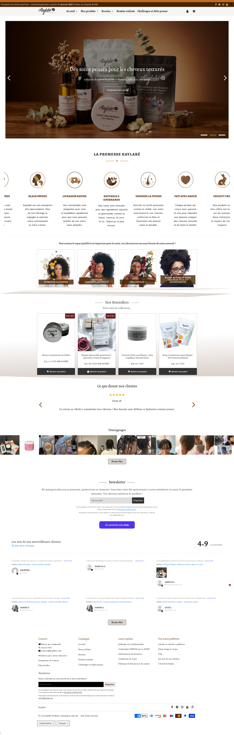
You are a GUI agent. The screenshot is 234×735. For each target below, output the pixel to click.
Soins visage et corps (168, 649)
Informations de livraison (130, 654)
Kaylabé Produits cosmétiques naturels (61, 716)
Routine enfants (126, 11)
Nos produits (88, 11)
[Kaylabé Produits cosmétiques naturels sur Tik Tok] (231, 4)
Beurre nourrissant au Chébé (56, 355)
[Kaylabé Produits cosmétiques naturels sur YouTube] (227, 4)
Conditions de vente (127, 659)
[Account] (187, 11)
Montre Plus (117, 461)
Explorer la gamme (117, 90)
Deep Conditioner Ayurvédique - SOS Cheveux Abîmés (178, 356)
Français (62, 723)
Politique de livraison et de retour (134, 663)
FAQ (160, 654)
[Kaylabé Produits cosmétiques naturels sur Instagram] (223, 4)
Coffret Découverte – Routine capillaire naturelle (34, 564)
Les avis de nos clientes (168, 659)
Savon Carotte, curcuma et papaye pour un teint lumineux (111, 602)
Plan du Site (44, 665)
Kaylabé (42, 707)
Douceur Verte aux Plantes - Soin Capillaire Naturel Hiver (137, 356)
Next (193, 404)
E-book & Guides (166, 663)
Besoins (106, 11)
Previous (8, 77)
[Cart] (194, 11)
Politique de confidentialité (127, 509)
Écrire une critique (23, 545)
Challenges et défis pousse (152, 11)
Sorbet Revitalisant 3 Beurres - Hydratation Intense (180, 602)
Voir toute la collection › (117, 308)
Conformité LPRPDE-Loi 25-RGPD (134, 649)
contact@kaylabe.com (51, 650)
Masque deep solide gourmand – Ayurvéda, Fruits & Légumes (96, 356)
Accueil (70, 11)
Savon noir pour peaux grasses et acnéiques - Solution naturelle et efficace (43, 602)
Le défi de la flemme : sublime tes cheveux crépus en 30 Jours (182, 564)
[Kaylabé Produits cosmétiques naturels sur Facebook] (216, 4)
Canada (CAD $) (45, 723)
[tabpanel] (117, 79)
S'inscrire (138, 500)
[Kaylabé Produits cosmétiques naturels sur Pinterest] (219, 4)
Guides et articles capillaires (171, 644)
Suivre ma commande (51, 644)
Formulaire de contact (48, 660)
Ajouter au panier (98, 371)
